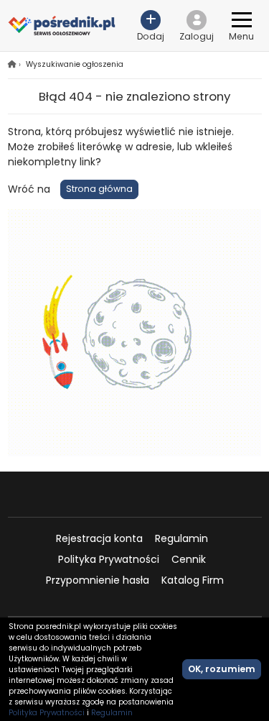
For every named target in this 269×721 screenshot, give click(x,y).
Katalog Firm (192, 580)
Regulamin (181, 538)
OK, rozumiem (221, 669)
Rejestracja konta (99, 538)
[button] (197, 25)
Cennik (188, 559)
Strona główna (99, 189)
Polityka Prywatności (108, 559)
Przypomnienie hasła (97, 580)
